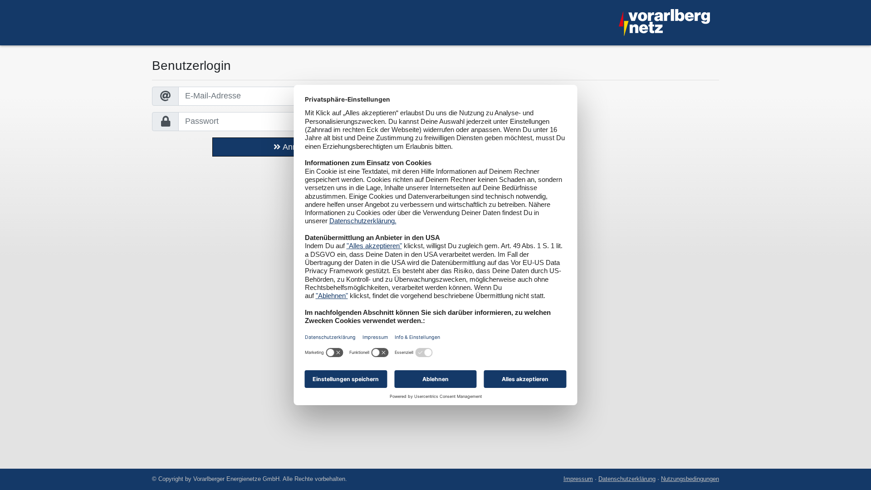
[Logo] (664, 22)
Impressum (578, 479)
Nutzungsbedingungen (690, 479)
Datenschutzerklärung (627, 479)
